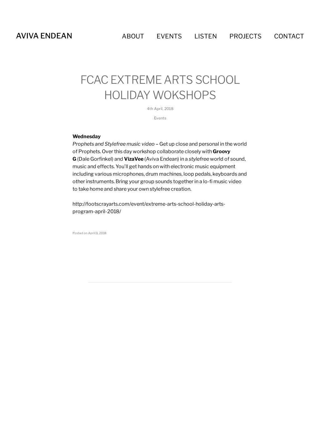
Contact (289, 36)
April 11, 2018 (97, 233)
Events (169, 36)
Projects (245, 36)
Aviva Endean (44, 35)
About (133, 36)
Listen (205, 36)
